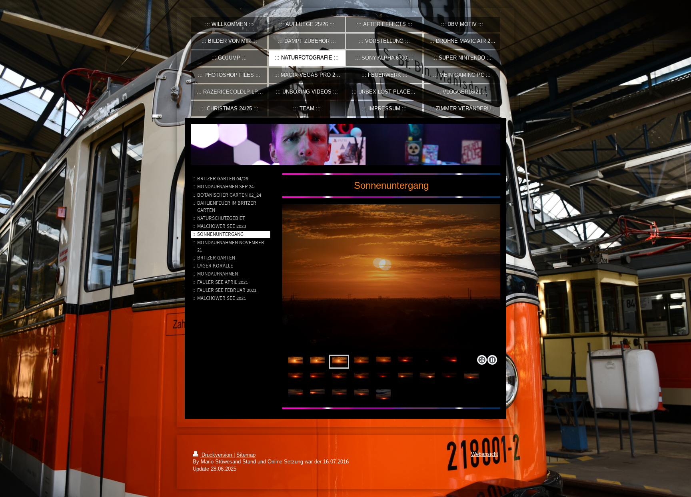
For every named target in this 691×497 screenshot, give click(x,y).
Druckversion (217, 455)
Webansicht (484, 454)
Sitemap (246, 455)
